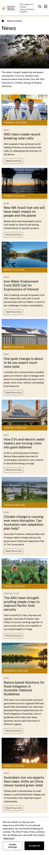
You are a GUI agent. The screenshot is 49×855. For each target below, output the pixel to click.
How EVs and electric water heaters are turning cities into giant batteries (24, 443)
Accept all (34, 845)
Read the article (13, 161)
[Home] (3, 21)
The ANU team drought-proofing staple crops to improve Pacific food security (22, 603)
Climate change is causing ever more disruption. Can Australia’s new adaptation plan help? (23, 522)
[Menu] (45, 7)
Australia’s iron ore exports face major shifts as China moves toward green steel (24, 781)
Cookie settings (12, 845)
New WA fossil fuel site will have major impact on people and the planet (24, 211)
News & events (14, 21)
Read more (8, 838)
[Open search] (40, 6)
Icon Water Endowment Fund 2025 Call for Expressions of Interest (21, 285)
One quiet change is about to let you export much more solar (23, 362)
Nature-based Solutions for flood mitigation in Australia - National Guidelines (24, 688)
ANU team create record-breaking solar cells (22, 136)
